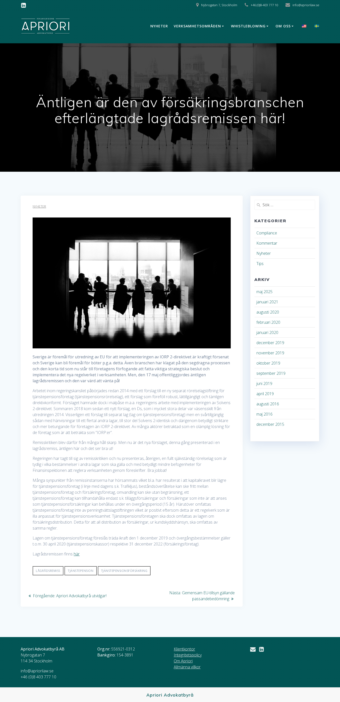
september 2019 (270, 373)
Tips (260, 263)
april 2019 (265, 393)
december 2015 (270, 424)
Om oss (283, 26)
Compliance (266, 233)
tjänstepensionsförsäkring (124, 571)
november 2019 (270, 353)
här (77, 554)
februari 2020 (268, 322)
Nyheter (159, 26)
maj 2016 (264, 414)
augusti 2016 (267, 404)
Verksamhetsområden (197, 26)
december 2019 (270, 342)
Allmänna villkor (187, 667)
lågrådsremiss (48, 571)
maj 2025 (264, 291)
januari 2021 (267, 302)
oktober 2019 (268, 363)
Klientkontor (184, 649)
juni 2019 (264, 383)
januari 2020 (267, 332)
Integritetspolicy (188, 655)
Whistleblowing (248, 26)
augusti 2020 (267, 312)
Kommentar (266, 243)
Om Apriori (183, 661)
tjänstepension (80, 571)
